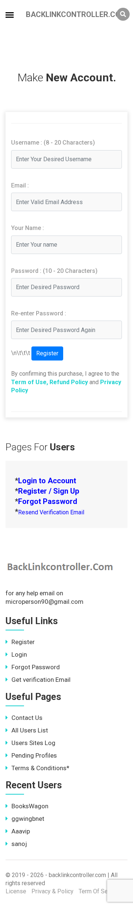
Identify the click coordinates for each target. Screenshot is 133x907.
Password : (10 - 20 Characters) (54, 270)
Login (19, 654)
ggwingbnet (27, 818)
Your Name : (27, 227)
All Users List (29, 730)
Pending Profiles (34, 755)
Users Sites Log (33, 743)
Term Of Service (99, 891)
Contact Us (26, 717)
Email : (20, 185)
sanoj (19, 843)
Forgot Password (35, 667)
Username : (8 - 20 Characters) (53, 142)
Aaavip (20, 831)
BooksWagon (29, 806)
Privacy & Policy (52, 891)
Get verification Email (41, 679)
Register (23, 642)
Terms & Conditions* (40, 768)
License (16, 891)
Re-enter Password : (38, 313)
